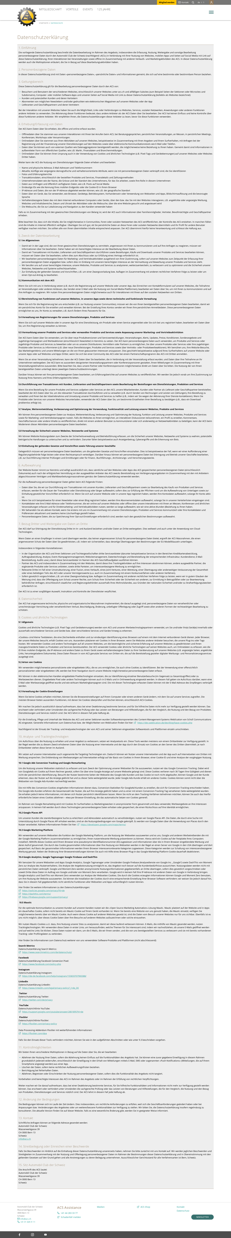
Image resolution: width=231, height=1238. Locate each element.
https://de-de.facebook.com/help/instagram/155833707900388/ (54, 976)
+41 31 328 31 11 (27, 1222)
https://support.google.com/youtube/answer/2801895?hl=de (52, 1011)
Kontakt (185, 2)
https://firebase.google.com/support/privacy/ (45, 897)
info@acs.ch (25, 1138)
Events (88, 9)
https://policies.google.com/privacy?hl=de (43, 890)
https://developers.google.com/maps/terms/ (103, 824)
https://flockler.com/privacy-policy (39, 1023)
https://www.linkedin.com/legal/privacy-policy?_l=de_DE (50, 987)
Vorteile (72, 9)
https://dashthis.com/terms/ (36, 893)
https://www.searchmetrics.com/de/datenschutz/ (47, 952)
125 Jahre (104, 9)
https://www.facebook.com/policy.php (41, 964)
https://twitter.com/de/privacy (37, 999)
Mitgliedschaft (50, 9)
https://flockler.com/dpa (34, 1033)
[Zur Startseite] (27, 16)
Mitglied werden (166, 2)
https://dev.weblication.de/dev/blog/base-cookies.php (164, 722)
